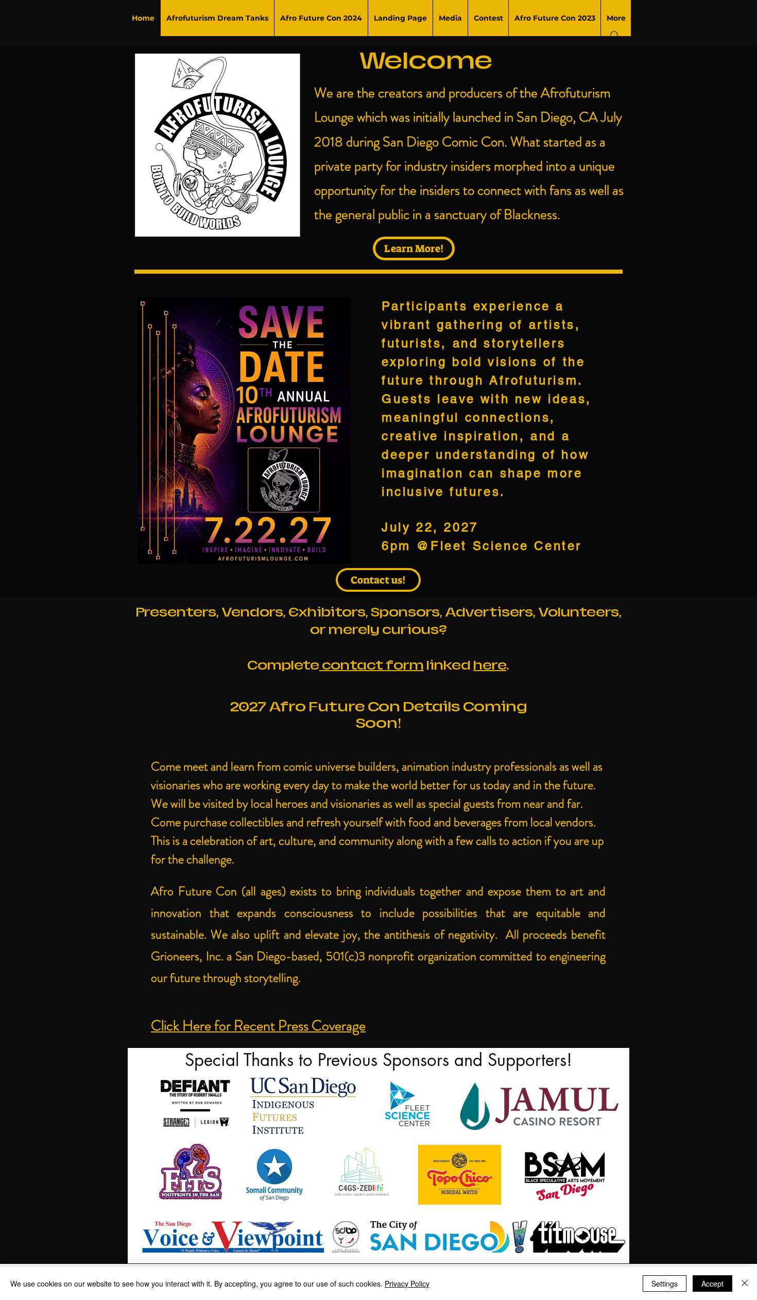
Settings (664, 1283)
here (489, 665)
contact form (371, 665)
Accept (712, 1283)
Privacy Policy (407, 1283)
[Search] (615, 35)
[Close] (744, 1283)
